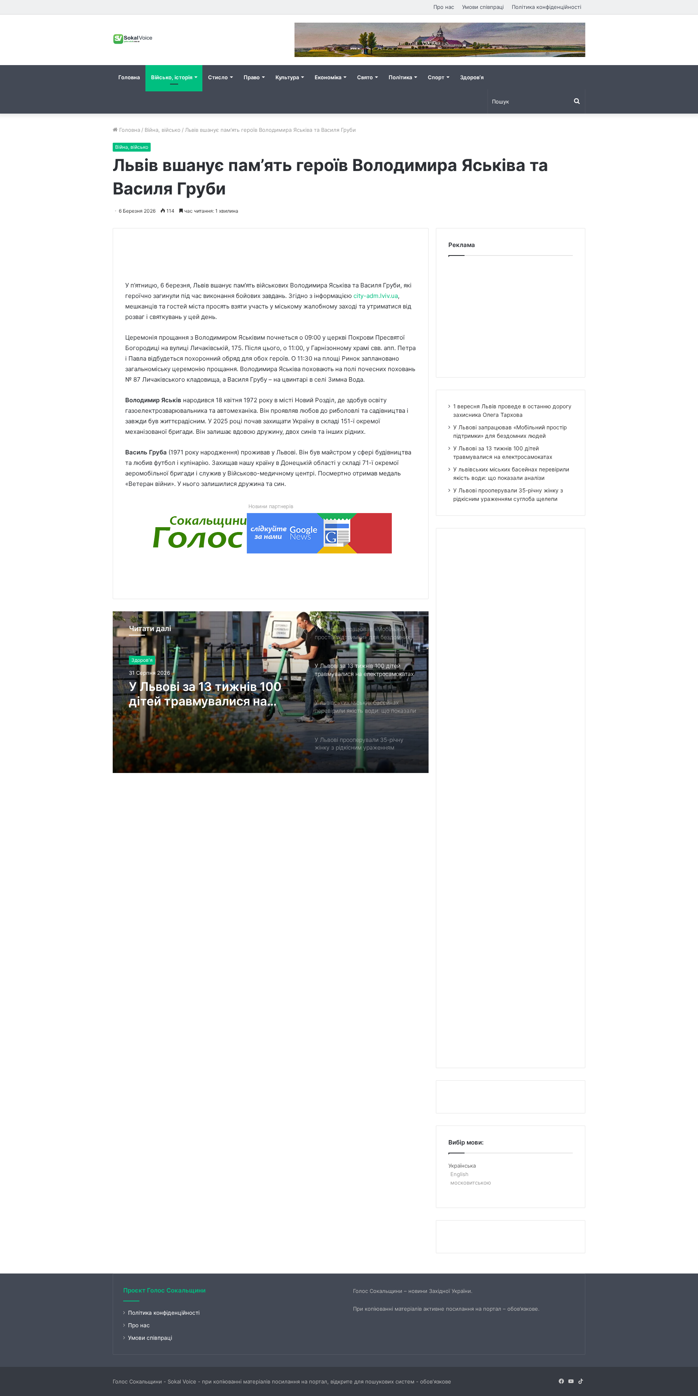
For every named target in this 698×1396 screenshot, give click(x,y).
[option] (271, 692)
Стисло (218, 77)
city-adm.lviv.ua (375, 296)
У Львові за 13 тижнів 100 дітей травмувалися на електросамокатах (205, 693)
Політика (400, 77)
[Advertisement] (272, 246)
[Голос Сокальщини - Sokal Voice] (133, 39)
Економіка (328, 77)
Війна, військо (163, 130)
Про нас (443, 7)
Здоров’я (472, 77)
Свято (365, 77)
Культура (287, 77)
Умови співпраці (483, 7)
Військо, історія (171, 77)
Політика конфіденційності (546, 7)
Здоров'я (142, 660)
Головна (129, 77)
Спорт (436, 77)
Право (252, 77)
